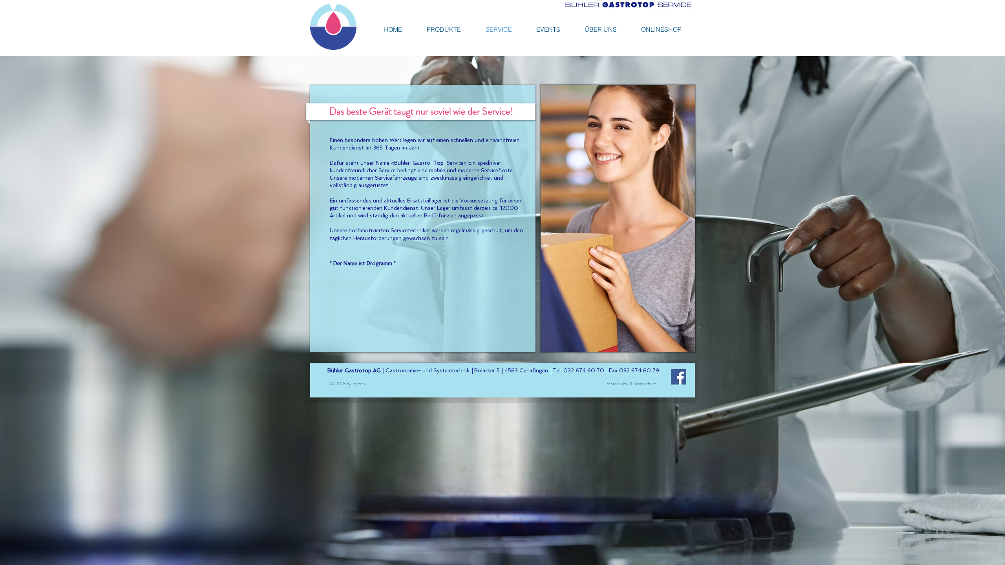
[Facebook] (678, 377)
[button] (661, 29)
